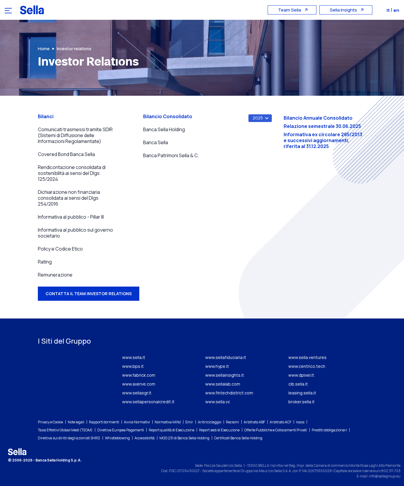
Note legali (76, 422)
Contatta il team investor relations (89, 293)
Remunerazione (55, 275)
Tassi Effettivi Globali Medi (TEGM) (65, 430)
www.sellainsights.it (224, 375)
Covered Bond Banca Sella (66, 154)
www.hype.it (217, 366)
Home (44, 48)
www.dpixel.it (301, 375)
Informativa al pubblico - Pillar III (71, 217)
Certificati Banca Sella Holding (238, 438)
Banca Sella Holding (164, 129)
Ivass (300, 422)
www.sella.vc (217, 401)
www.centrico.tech (306, 366)
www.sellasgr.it (136, 393)
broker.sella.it (301, 401)
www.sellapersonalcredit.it (148, 401)
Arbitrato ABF (254, 422)
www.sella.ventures (307, 357)
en (396, 10)
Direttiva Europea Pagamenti (120, 430)
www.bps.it (133, 366)
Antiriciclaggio (209, 422)
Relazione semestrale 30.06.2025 (322, 126)
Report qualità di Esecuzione (171, 430)
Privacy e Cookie (50, 422)
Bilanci (46, 116)
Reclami (232, 422)
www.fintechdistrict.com (229, 393)
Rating (45, 262)
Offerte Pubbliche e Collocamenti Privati (275, 430)
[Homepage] (32, 9)
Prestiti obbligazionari (329, 430)
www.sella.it (133, 357)
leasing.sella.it (302, 393)
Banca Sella (155, 142)
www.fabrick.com (138, 375)
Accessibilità (145, 438)
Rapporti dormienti (104, 422)
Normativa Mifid (168, 422)
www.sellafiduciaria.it (225, 357)
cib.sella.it (298, 384)
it (389, 10)
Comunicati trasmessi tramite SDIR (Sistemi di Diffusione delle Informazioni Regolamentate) (75, 135)
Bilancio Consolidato (167, 116)
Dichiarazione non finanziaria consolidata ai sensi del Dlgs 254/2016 (69, 198)
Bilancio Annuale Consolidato (318, 118)
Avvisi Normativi (137, 422)
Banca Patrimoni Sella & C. (171, 155)
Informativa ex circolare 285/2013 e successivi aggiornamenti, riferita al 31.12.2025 (323, 140)
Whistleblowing (117, 438)
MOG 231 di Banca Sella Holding (184, 438)
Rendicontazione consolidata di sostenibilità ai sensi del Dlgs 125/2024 (72, 173)
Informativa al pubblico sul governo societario (75, 233)
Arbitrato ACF (280, 422)
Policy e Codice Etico (60, 249)
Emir (189, 422)
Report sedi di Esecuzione (219, 430)
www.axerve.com (138, 384)
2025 (258, 118)
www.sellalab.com (222, 384)
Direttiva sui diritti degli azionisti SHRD (69, 438)
